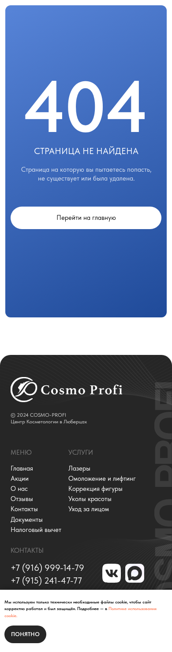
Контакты (24, 509)
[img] (66, 389)
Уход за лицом (88, 509)
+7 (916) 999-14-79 (47, 568)
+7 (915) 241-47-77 (46, 580)
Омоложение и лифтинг (102, 478)
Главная (22, 468)
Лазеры (79, 468)
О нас (19, 489)
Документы (27, 520)
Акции (20, 478)
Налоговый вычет (36, 530)
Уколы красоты (90, 499)
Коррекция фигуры (95, 489)
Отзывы (22, 499)
